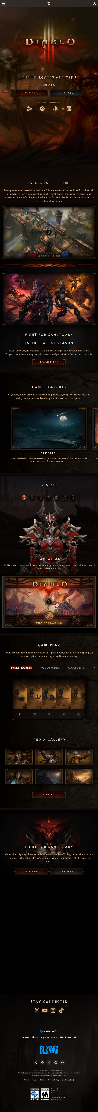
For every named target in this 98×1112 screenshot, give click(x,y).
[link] (29, 109)
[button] (31, 93)
